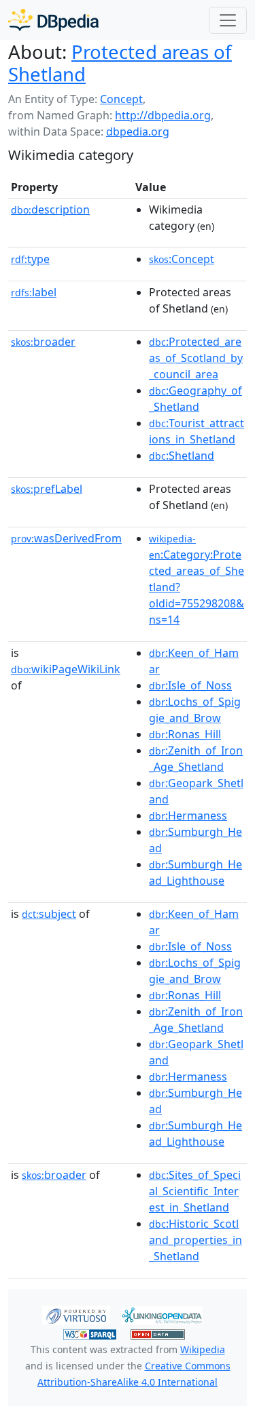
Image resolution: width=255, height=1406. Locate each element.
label (33, 292)
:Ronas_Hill (185, 734)
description (50, 209)
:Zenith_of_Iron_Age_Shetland (196, 758)
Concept (121, 99)
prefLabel (46, 488)
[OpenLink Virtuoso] (76, 1314)
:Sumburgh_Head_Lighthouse (195, 872)
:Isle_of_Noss (190, 685)
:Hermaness (188, 815)
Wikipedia (202, 1349)
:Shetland (181, 455)
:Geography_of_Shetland (195, 398)
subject (49, 913)
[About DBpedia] (53, 20)
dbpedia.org (137, 131)
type (30, 259)
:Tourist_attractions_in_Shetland (196, 431)
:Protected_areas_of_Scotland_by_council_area (196, 358)
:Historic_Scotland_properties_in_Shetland (195, 1240)
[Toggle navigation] (228, 20)
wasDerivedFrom (66, 538)
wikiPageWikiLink (65, 669)
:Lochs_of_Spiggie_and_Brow (195, 709)
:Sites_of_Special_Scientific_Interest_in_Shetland (195, 1191)
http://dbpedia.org (163, 115)
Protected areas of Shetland (120, 63)
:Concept (181, 259)
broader (43, 341)
